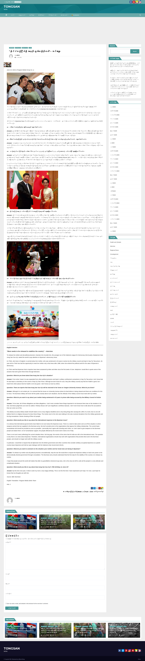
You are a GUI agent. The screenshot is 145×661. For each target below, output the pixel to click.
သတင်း (12, 15)
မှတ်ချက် (8, 542)
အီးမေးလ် (7, 584)
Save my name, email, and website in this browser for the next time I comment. (27, 603)
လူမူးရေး (112, 318)
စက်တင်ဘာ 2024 (114, 171)
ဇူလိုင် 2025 (113, 135)
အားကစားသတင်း (64, 15)
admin (18, 55)
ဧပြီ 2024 (113, 191)
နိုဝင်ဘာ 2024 (114, 163)
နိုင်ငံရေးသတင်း (18, 47)
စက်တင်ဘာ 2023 (114, 219)
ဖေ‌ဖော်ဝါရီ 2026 (114, 111)
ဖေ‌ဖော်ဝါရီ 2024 (114, 199)
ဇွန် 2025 (113, 139)
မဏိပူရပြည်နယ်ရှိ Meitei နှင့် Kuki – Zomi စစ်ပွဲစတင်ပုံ (83, 491)
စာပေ (111, 262)
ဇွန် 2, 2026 (45, 527)
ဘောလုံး (111, 310)
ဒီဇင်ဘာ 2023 (114, 207)
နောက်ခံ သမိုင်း (114, 294)
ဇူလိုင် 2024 (113, 179)
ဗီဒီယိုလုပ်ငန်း (52, 15)
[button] (140, 15)
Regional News (114, 250)
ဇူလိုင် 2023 (113, 227)
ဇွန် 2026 (113, 107)
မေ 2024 (112, 187)
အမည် (7, 574)
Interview (12, 47)
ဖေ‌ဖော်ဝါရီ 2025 (114, 151)
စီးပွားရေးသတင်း (114, 270)
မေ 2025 (112, 143)
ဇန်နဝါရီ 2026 (114, 115)
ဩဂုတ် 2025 (113, 131)
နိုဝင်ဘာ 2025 (114, 123)
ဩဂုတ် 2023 (113, 223)
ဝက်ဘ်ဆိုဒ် (8, 593)
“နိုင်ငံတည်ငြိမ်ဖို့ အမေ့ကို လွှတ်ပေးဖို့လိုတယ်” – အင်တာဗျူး (34, 51)
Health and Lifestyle (115, 242)
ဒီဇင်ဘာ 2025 (114, 119)
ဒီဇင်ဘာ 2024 (114, 159)
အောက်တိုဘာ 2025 (114, 127)
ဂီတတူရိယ (113, 258)
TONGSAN (12, 6)
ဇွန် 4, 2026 (11, 527)
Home (139, 659)
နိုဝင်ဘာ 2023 (114, 211)
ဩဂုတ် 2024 (113, 175)
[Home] (6, 15)
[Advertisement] (72, 28)
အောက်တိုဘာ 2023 (114, 215)
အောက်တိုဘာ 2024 (114, 167)
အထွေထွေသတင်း (21, 15)
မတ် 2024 (113, 195)
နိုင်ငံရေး (112, 286)
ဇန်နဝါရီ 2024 (114, 203)
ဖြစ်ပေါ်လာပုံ (41, 15)
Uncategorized (114, 254)
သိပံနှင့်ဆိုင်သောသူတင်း (116, 326)
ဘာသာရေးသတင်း (114, 306)
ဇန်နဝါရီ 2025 (114, 155)
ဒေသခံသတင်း (114, 278)
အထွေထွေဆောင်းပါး (114, 330)
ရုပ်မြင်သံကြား (114, 314)
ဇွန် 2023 (113, 231)
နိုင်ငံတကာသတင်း (115, 282)
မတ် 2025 (113, 147)
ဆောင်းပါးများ (31, 15)
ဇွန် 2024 (113, 183)
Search (112, 46)
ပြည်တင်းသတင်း (24, 47)
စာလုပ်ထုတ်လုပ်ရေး (115, 266)
